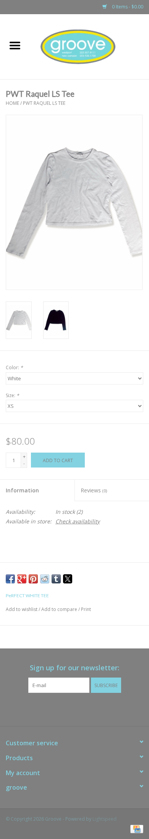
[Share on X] (67, 578)
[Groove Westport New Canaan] (89, 46)
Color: (14, 367)
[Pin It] (33, 578)
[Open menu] (15, 45)
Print (86, 609)
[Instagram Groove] (81, 708)
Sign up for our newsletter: (74, 668)
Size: (12, 395)
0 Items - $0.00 (127, 6)
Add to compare (59, 609)
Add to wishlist (22, 609)
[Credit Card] (135, 828)
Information (22, 490)
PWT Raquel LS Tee (44, 103)
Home (12, 103)
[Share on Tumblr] (56, 578)
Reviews (94, 490)
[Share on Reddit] (44, 578)
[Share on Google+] (21, 578)
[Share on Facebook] (10, 578)
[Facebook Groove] (68, 708)
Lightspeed (104, 819)
